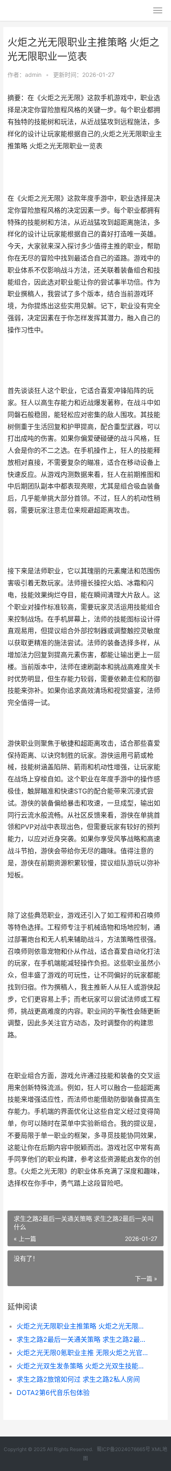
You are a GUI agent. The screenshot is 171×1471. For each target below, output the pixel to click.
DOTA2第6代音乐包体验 (53, 1392)
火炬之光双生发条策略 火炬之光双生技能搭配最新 (83, 1366)
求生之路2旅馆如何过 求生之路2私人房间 (78, 1379)
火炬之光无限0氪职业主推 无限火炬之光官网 (83, 1352)
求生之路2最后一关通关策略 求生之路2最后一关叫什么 (83, 1339)
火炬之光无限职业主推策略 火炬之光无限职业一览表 (83, 1326)
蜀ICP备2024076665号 (123, 1449)
